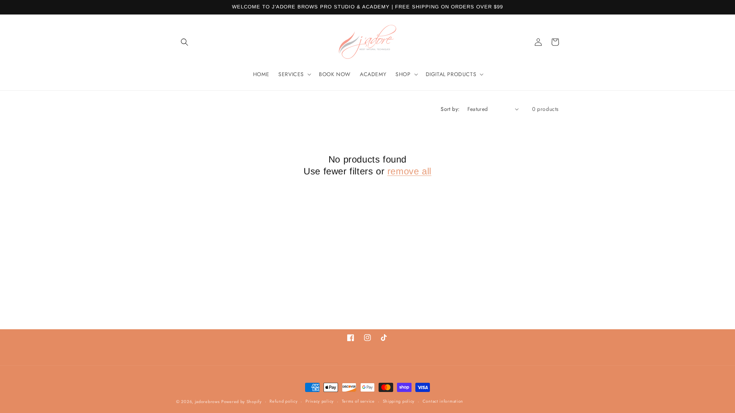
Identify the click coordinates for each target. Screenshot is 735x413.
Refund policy (283, 401)
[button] (184, 42)
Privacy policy (319, 401)
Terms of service (358, 401)
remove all (409, 171)
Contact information (443, 401)
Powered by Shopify (241, 401)
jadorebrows (207, 401)
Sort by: (450, 109)
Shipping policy (399, 401)
